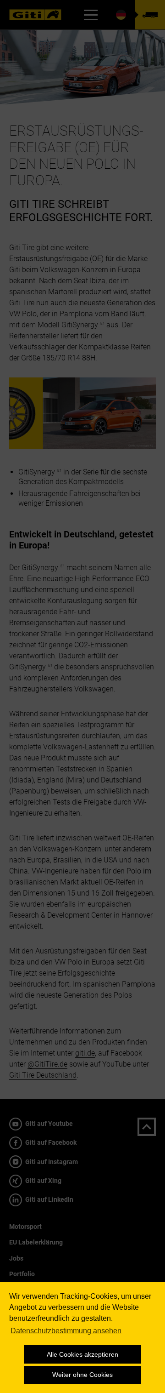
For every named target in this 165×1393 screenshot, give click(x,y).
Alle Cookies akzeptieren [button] (82, 1354)
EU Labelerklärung (36, 1242)
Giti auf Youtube (48, 1123)
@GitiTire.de (47, 1064)
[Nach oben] (147, 1127)
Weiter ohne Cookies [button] (82, 1374)
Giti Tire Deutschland (43, 1075)
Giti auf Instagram (51, 1161)
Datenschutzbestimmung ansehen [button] (66, 1331)
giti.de (85, 1053)
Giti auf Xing (42, 1180)
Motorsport (25, 1226)
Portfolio (22, 1274)
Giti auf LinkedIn (48, 1199)
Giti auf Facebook (50, 1142)
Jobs (16, 1258)
